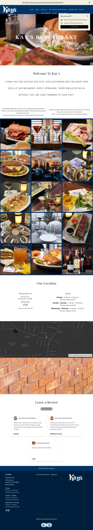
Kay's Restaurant (75, 478)
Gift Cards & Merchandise (58, 9)
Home (32, 9)
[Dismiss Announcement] (89, 2)
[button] (15, 134)
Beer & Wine (63, 13)
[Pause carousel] (91, 63)
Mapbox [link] (72, 355)
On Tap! (54, 13)
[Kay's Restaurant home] (9, 9)
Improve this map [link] (87, 355)
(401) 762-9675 (9, 484)
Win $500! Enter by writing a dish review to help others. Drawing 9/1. (42, 2)
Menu (37, 9)
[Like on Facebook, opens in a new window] (24, 305)
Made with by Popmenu (28, 468)
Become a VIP (73, 9)
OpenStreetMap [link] (79, 355)
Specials (44, 9)
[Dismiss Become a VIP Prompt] (87, 16)
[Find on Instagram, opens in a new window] (26, 305)
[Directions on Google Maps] (46, 339)
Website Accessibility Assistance (46, 519)
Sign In (81, 9)
